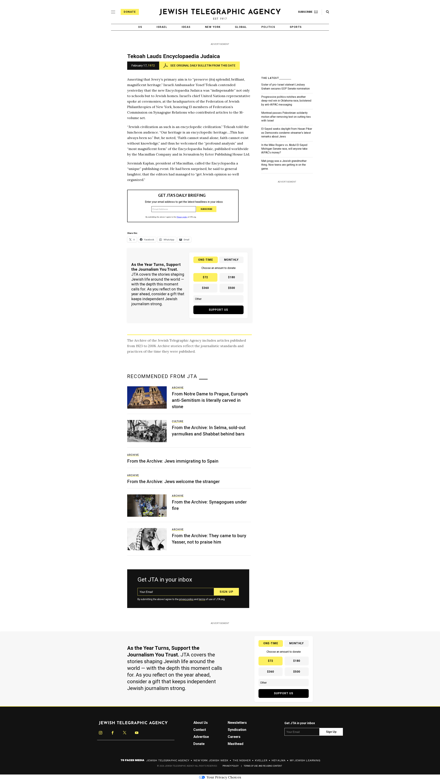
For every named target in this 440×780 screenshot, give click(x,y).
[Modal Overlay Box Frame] (220, 390)
